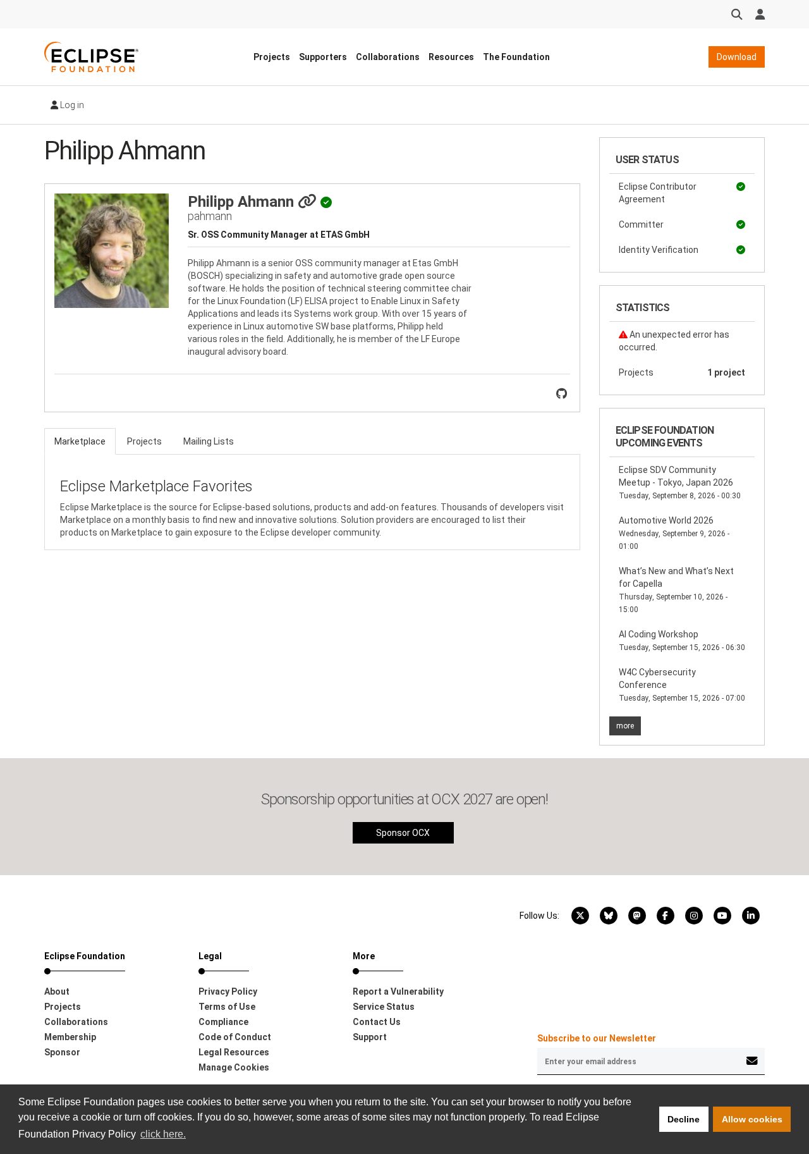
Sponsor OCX (403, 833)
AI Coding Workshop (682, 640)
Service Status (384, 1007)
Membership (70, 1037)
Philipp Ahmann (243, 202)
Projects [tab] (144, 441)
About (57, 991)
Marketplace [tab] (80, 441)
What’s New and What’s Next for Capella (676, 590)
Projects (271, 57)
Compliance (223, 1022)
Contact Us (377, 1022)
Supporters (323, 57)
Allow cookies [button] (752, 1119)
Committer (641, 224)
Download (737, 57)
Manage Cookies (233, 1067)
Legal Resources (233, 1052)
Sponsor (62, 1052)
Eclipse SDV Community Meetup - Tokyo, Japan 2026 (680, 482)
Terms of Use (226, 1007)
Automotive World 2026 (674, 533)
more (625, 725)
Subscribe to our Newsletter (596, 1038)
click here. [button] (163, 1134)
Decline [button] (683, 1119)
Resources (451, 57)
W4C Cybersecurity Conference (682, 685)
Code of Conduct (234, 1037)
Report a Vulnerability (398, 991)
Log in (71, 105)
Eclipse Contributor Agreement (657, 192)
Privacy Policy (227, 991)
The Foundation (516, 57)
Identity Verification (658, 250)
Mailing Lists (208, 441)
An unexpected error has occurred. (674, 340)
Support (370, 1037)
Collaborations (388, 57)
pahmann (210, 216)
